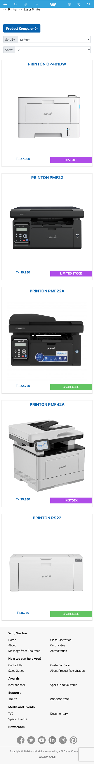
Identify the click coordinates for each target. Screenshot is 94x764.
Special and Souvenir (63, 684)
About (12, 645)
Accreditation (58, 650)
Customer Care (60, 665)
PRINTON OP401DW (47, 64)
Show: (9, 49)
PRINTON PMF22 (47, 177)
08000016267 (60, 699)
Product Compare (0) (22, 28)
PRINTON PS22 (47, 518)
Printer (12, 9)
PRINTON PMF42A (47, 404)
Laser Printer (32, 9)
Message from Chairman (24, 650)
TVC (10, 713)
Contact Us (15, 665)
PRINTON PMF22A (47, 291)
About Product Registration (67, 670)
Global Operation (60, 639)
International (16, 684)
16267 (12, 699)
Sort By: (10, 39)
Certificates (57, 645)
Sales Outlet (16, 670)
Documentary (59, 713)
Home (12, 639)
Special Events (17, 719)
